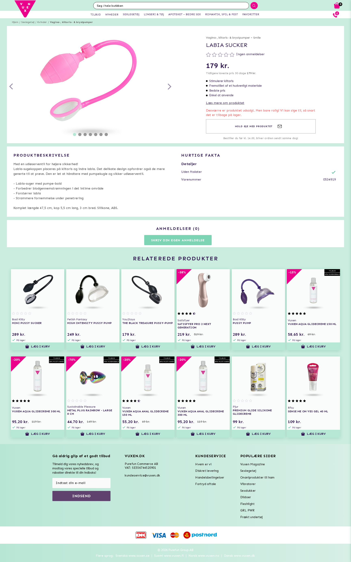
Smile (257, 37)
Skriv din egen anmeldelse (178, 240)
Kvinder (42, 22)
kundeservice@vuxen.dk (142, 475)
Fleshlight (247, 504)
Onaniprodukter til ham (257, 477)
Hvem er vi (203, 464)
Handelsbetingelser (209, 477)
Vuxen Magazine (252, 464)
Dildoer (245, 497)
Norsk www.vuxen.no (203, 556)
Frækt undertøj (251, 517)
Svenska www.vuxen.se (133, 556)
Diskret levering (207, 471)
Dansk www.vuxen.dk (239, 556)
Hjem (15, 22)
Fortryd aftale (205, 484)
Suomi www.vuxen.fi (169, 556)
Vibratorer (248, 484)
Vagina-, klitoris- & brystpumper (71, 22)
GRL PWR (247, 510)
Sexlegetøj (27, 22)
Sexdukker (248, 491)
